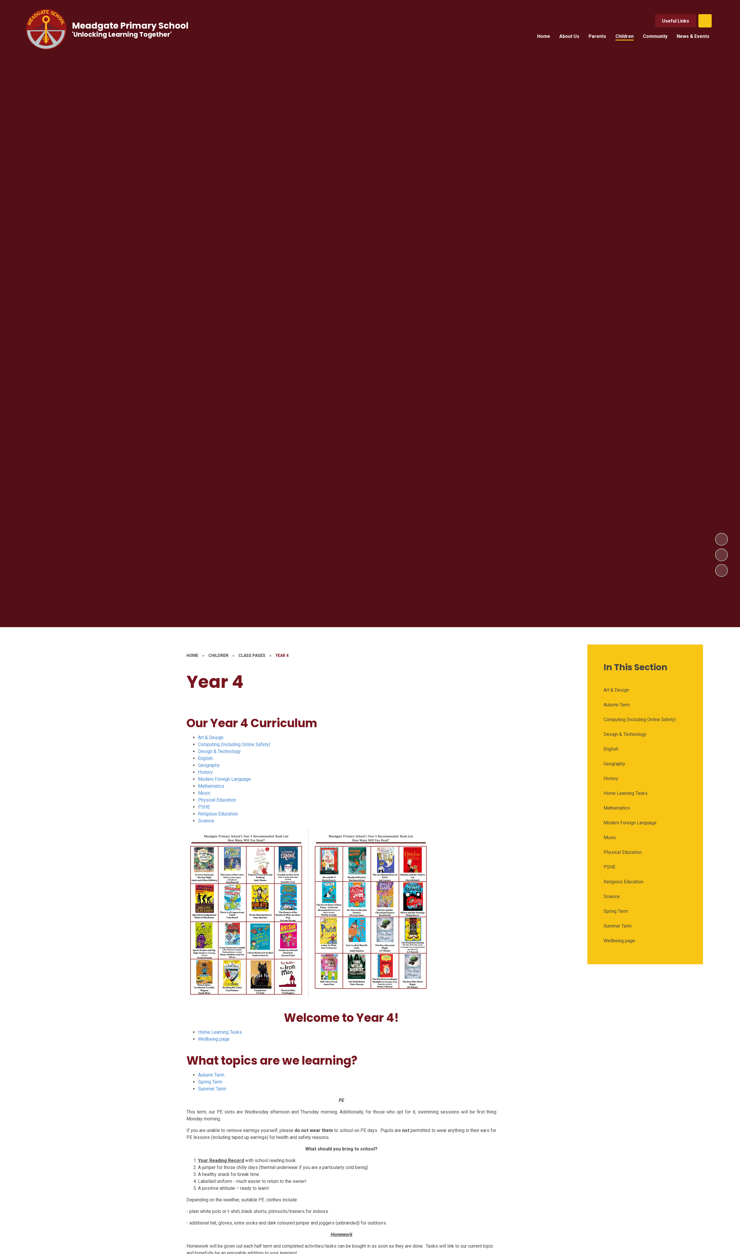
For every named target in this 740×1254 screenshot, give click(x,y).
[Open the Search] (705, 20)
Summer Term (212, 1089)
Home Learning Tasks (220, 1032)
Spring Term (210, 1082)
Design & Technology (219, 751)
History (205, 772)
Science (206, 820)
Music (204, 793)
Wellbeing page (214, 1039)
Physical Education (217, 800)
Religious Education (218, 814)
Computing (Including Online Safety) (234, 744)
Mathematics (211, 786)
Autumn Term (211, 1075)
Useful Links (675, 21)
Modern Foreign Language (224, 779)
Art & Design (210, 737)
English (205, 758)
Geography (209, 765)
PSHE (204, 807)
